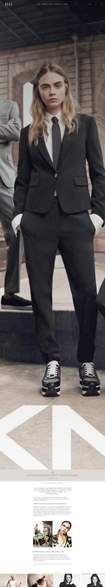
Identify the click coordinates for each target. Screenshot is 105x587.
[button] (63, 573)
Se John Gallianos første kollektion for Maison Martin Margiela (52, 503)
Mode (38, 4)
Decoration (58, 4)
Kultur (51, 4)
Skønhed (44, 4)
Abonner (96, 4)
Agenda (65, 4)
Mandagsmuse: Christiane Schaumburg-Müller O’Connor (51, 551)
